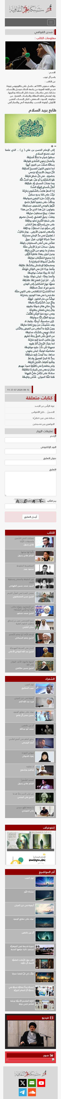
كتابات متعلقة (39, 398)
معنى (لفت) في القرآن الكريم (20, 593)
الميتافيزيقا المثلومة (25, 565)
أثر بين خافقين (28, 725)
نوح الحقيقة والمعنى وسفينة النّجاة (21, 581)
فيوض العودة (28, 753)
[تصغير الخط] (55, 146)
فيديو (45, 1017)
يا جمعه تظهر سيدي (25, 807)
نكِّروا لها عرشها (27, 552)
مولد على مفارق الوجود (23, 712)
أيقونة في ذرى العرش (24, 698)
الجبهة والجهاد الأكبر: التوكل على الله (22, 663)
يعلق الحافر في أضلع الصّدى (21, 739)
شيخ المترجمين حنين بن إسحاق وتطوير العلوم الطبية (21, 622)
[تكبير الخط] (52, 146)
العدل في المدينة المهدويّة (22, 648)
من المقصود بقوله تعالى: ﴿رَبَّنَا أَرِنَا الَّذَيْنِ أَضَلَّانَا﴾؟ (22, 608)
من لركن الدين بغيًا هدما (23, 793)
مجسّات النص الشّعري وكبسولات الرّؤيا (24, 539)
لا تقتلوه (30, 766)
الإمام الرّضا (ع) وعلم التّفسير (21, 634)
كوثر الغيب (29, 684)
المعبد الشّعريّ (27, 780)
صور (46, 1055)
